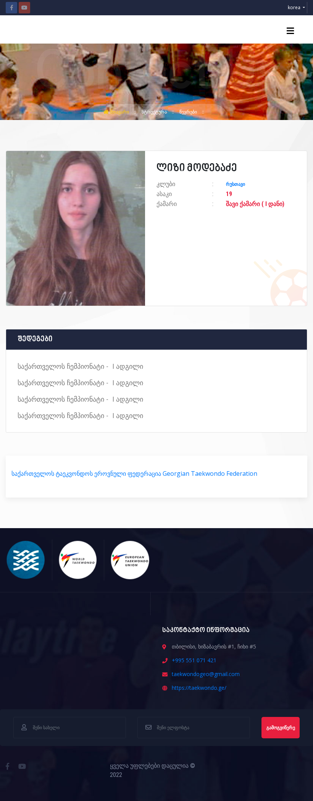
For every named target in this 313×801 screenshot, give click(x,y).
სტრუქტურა (155, 112)
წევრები (188, 112)
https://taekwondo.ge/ (199, 687)
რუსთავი (235, 184)
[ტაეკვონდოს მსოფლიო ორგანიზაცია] (78, 559)
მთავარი (119, 112)
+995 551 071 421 (194, 660)
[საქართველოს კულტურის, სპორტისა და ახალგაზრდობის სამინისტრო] (26, 559)
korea (295, 7)
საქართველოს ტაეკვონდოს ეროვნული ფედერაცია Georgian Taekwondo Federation (134, 473)
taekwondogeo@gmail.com (206, 674)
